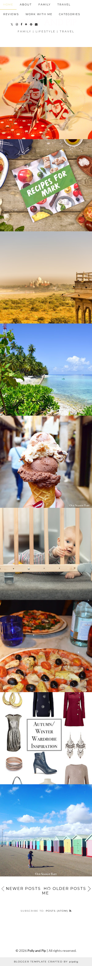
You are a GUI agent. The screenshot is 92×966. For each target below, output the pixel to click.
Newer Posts (23, 888)
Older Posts (69, 888)
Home (46, 890)
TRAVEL (64, 4)
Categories (69, 14)
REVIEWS (11, 14)
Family (44, 4)
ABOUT (26, 4)
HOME (8, 4)
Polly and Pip (36, 951)
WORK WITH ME (38, 14)
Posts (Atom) (57, 910)
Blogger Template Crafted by (46, 961)
